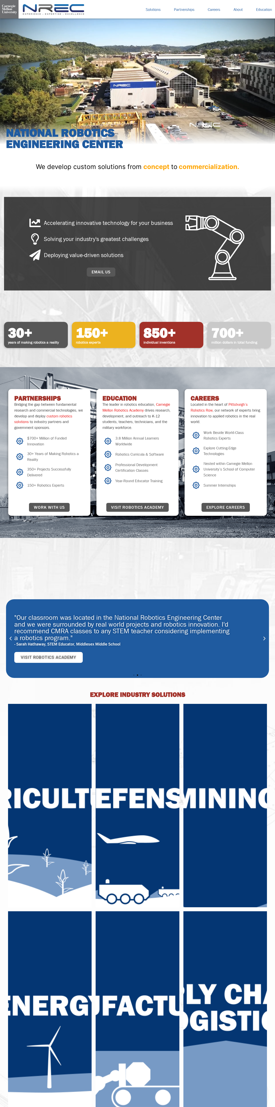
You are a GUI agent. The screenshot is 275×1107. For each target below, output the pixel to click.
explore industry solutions (137, 694)
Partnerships (184, 9)
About (238, 9)
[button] (10, 638)
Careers (214, 9)
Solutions (153, 9)
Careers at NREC (39, 650)
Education (264, 9)
